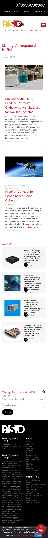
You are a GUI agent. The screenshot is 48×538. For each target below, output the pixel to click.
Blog (28, 462)
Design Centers (13, 30)
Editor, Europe (31, 489)
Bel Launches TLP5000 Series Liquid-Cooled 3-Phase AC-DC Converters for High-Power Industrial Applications (33, 307)
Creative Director (32, 494)
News (28, 453)
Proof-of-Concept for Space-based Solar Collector (19, 196)
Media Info (30, 446)
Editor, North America (34, 487)
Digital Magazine (32, 460)
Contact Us (30, 451)
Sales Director (31, 491)
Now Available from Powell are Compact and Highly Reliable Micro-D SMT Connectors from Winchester (33, 331)
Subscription (39, 11)
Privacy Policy (31, 466)
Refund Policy (31, 468)
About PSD (30, 444)
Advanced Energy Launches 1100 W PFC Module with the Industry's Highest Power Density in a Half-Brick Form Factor (33, 257)
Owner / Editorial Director (35, 485)
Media (26, 11)
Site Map (29, 464)
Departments (31, 455)
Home (7, 11)
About (16, 11)
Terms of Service (32, 471)
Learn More (24, 138)
